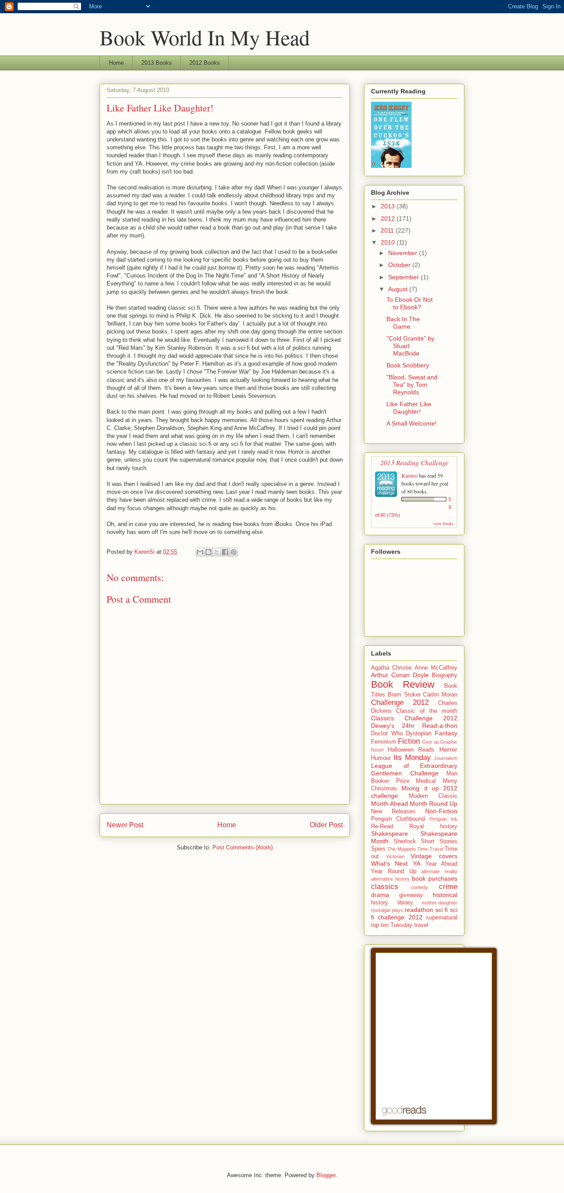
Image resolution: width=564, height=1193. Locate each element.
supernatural (441, 918)
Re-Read (382, 826)
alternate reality (439, 871)
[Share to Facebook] (225, 552)
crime (448, 886)
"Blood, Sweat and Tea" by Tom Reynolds (412, 385)
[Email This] (200, 552)
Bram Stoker (404, 695)
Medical (426, 781)
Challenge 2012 (400, 702)
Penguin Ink (443, 819)
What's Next (389, 863)
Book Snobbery (407, 365)
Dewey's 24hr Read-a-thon (414, 725)
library (405, 903)
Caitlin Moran (440, 695)
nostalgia (380, 910)
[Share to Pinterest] (233, 552)
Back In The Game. (403, 322)
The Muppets (401, 849)
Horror (448, 749)
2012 (389, 218)
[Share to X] (216, 552)
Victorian (395, 856)
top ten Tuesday (391, 925)
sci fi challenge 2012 (414, 913)
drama (380, 894)
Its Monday (412, 757)
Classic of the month (426, 711)
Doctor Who (387, 733)
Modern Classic (433, 796)
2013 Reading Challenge (414, 462)
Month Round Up (433, 803)
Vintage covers (434, 856)
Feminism (383, 742)
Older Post (326, 825)
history (379, 903)
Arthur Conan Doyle (400, 674)
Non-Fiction (441, 811)
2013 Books (156, 62)
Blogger (325, 1175)
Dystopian (418, 733)
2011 (388, 230)
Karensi (409, 475)
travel (421, 925)
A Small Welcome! (411, 423)
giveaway (411, 895)
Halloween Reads (411, 750)
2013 (389, 206)
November (403, 252)
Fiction (409, 741)
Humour (381, 758)
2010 (389, 242)
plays (397, 910)
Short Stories (439, 841)
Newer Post (125, 825)
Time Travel (430, 849)
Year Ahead (441, 864)
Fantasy (446, 733)
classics (384, 886)
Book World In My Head (205, 37)
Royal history (433, 826)
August (398, 289)
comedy (419, 887)
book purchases (434, 878)
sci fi (441, 909)
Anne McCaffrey (436, 668)
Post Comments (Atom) (242, 847)
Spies (378, 849)
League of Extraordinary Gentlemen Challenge (414, 769)
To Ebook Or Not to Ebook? (409, 303)
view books (443, 523)
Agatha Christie (391, 668)
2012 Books (204, 62)
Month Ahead (389, 803)
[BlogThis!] (208, 552)
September (404, 277)
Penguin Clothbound (398, 819)
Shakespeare (389, 833)
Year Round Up (393, 871)
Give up (430, 742)
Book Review (402, 684)
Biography (444, 675)
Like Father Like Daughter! (408, 407)
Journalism (445, 758)
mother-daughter (439, 902)
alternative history (390, 879)
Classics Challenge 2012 (414, 718)
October (400, 264)
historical (445, 894)
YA (416, 863)
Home (116, 62)
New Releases (393, 811)
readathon (418, 909)
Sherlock (404, 841)
